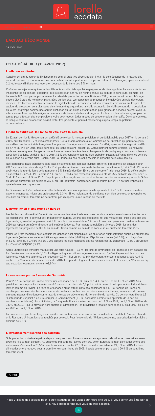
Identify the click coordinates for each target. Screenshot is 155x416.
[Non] (150, 405)
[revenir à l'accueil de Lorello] (77, 18)
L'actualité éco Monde (28, 40)
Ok (78, 410)
